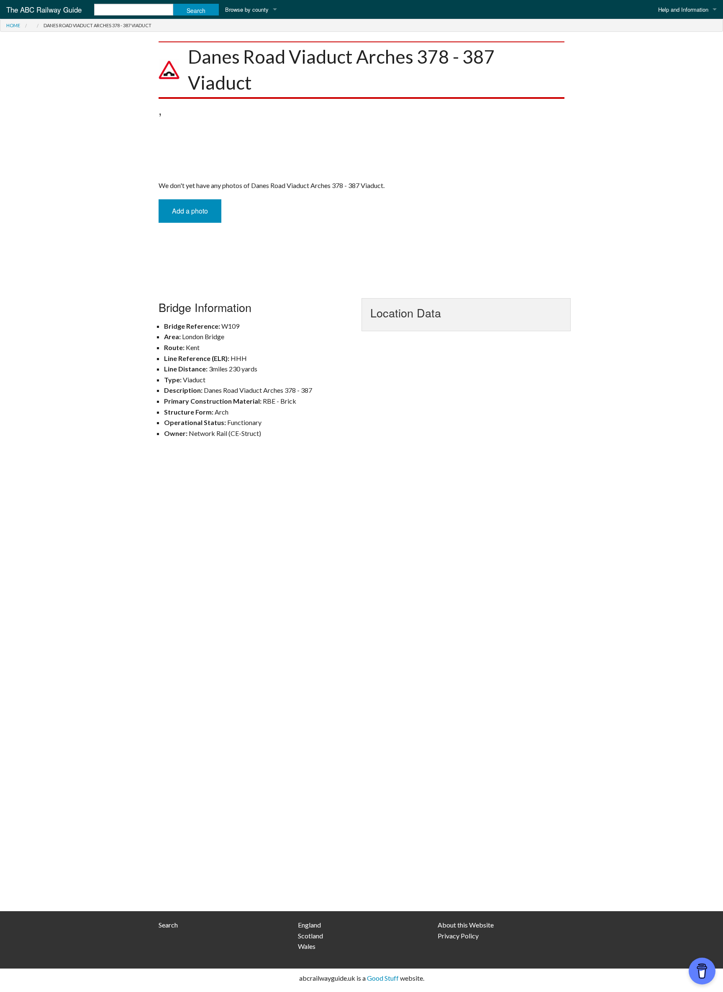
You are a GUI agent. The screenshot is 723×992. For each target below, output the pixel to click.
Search (168, 925)
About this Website (466, 925)
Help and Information (683, 9)
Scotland (310, 936)
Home (13, 25)
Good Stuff (383, 978)
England (309, 925)
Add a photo (190, 211)
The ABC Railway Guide (44, 9)
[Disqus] (361, 567)
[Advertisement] (361, 151)
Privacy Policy (458, 936)
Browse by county (247, 9)
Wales (306, 946)
